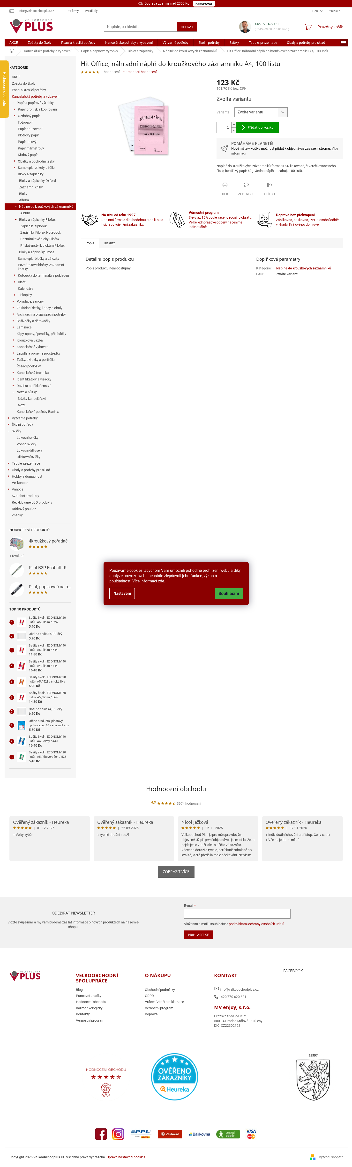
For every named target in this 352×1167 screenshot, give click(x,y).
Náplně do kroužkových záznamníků (46, 206)
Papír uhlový (27, 142)
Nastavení (122, 593)
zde (161, 581)
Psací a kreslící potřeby (29, 90)
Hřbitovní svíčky (28, 457)
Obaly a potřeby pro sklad (31, 470)
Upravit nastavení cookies (126, 1157)
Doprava (151, 1014)
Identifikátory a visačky (34, 379)
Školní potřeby (22, 424)
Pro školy (91, 11)
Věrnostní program (90, 1020)
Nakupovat (203, 4)
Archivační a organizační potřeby (41, 314)
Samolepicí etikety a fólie (36, 168)
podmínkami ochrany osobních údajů (256, 924)
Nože (22, 405)
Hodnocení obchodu (176, 788)
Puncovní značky (88, 996)
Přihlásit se (198, 934)
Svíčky (16, 431)
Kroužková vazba (30, 340)
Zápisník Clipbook (33, 226)
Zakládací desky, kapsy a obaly (39, 308)
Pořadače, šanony (30, 301)
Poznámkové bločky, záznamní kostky (41, 267)
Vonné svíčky (26, 444)
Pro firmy (73, 11)
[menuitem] (14, 42)
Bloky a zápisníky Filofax (37, 220)
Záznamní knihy (31, 187)
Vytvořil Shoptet (331, 1157)
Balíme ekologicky (89, 1008)
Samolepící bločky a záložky (38, 258)
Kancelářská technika (33, 373)
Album (24, 200)
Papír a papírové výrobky (35, 103)
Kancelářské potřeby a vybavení (35, 96)
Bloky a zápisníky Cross (36, 252)
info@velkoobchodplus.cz (236, 988)
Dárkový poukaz (24, 509)
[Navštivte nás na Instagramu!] (118, 1134)
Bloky (23, 194)
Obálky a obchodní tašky (36, 161)
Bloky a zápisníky (31, 174)
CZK (315, 11)
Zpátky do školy (23, 83)
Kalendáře (25, 288)
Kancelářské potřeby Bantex (38, 412)
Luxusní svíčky (27, 437)
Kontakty (83, 1014)
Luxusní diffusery (30, 450)
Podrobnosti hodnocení (139, 72)
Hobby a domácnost (27, 476)
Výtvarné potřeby (25, 418)
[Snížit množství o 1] (233, 130)
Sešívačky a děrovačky (33, 321)
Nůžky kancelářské (32, 399)
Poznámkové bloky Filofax (40, 239)
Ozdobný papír (29, 116)
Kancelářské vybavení (33, 347)
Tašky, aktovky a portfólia (36, 360)
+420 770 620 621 (267, 24)
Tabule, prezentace (26, 463)
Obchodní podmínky (160, 990)
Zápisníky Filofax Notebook (40, 232)
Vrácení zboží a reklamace (164, 1002)
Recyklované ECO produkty (32, 502)
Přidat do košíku (261, 127)
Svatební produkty (25, 496)
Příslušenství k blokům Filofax (42, 245)
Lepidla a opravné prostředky (38, 353)
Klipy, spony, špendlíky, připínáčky (41, 334)
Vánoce (17, 489)
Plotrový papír (28, 135)
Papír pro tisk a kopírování (37, 109)
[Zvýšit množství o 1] (233, 124)
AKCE (16, 77)
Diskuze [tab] (109, 243)
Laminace (24, 327)
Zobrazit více (176, 871)
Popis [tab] (90, 243)
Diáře (22, 282)
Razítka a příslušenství (33, 386)
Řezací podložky (29, 366)
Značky (17, 515)
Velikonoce (20, 483)
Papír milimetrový (31, 148)
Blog (79, 990)
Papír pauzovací (30, 129)
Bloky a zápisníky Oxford (37, 181)
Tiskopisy (25, 295)
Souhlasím (228, 593)
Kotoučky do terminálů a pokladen (43, 275)
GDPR (149, 996)
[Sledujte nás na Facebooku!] (101, 1134)
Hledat (187, 26)
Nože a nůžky (27, 392)
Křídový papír (28, 155)
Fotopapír (25, 122)
